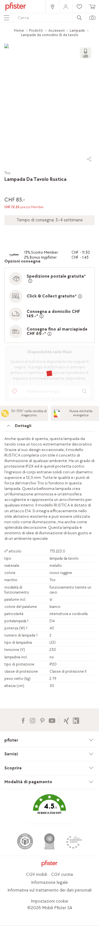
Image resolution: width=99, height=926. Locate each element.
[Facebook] (23, 720)
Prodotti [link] (36, 30)
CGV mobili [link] (36, 874)
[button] (49, 808)
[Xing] (66, 720)
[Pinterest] (42, 720)
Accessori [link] (56, 30)
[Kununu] (76, 720)
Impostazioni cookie (49, 901)
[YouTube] (52, 720)
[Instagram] (32, 720)
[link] (52, 6)
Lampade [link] (77, 30)
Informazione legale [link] (49, 882)
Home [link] (19, 30)
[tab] (49, 427)
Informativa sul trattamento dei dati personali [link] (49, 890)
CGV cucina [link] (62, 874)
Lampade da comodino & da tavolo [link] (49, 35)
